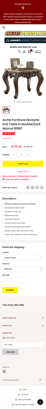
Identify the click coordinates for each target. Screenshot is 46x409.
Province (6, 264)
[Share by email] (42, 187)
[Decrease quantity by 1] (13, 154)
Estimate (10, 290)
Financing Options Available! (16, 179)
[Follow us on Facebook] (4, 371)
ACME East (7, 138)
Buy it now (23, 171)
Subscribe (10, 352)
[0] (29, 51)
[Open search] (19, 51)
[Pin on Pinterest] (32, 187)
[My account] (24, 51)
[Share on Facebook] (28, 187)
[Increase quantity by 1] (28, 154)
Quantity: (6, 155)
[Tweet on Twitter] (37, 187)
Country (5, 252)
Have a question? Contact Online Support (20, 176)
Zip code (5, 275)
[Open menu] (3, 27)
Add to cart (23, 164)
